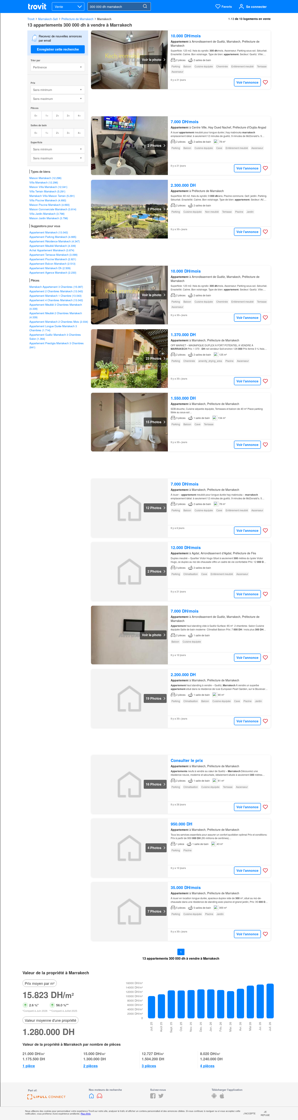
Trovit (30, 19)
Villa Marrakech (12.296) (43, 182)
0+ (36, 115)
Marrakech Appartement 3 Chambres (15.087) (56, 287)
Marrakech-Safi (48, 19)
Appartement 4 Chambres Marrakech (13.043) (56, 300)
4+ (79, 115)
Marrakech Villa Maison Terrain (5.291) (52, 196)
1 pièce (29, 1065)
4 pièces (207, 1065)
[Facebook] (152, 1097)
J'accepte (249, 1113)
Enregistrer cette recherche (58, 49)
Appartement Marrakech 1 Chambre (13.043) (55, 296)
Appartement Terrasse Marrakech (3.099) (53, 255)
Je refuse (265, 1113)
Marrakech (104, 19)
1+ (46, 115)
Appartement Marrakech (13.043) (48, 232)
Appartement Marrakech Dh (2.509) (50, 268)
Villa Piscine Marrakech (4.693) (47, 200)
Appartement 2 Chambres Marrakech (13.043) (56, 291)
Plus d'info (86, 1113)
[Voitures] (99, 1097)
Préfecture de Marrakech (77, 19)
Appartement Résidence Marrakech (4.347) (54, 241)
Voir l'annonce (247, 82)
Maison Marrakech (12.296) (45, 178)
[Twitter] (161, 1097)
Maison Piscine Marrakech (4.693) (49, 205)
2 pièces (90, 1065)
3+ (68, 115)
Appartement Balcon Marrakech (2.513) (52, 263)
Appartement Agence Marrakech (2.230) (52, 272)
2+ (57, 115)
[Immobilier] (92, 1097)
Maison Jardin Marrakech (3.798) (48, 218)
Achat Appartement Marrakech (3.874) (51, 250)
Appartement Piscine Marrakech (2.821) (52, 259)
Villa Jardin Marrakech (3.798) (46, 214)
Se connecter (256, 6)
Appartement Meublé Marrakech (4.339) (52, 246)
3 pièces (149, 1065)
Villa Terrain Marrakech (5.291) (47, 191)
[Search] (145, 6)
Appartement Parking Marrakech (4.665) (52, 237)
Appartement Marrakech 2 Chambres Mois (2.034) (58, 322)
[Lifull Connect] (46, 1098)
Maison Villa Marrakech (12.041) (48, 187)
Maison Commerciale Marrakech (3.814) (52, 209)
